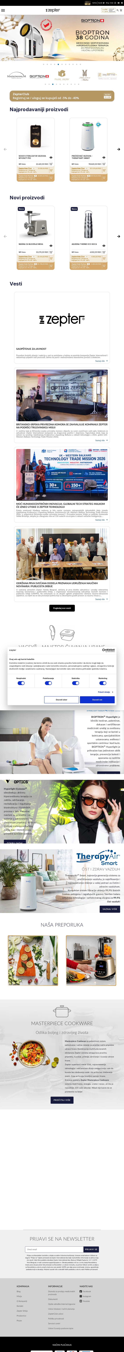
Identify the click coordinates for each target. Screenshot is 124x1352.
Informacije (55, 1286)
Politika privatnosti (56, 1319)
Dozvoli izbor (61, 700)
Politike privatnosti (91, 1269)
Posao (19, 1321)
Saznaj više (100, 361)
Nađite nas (86, 1286)
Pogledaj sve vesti (62, 608)
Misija (19, 1296)
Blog (18, 1291)
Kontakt (20, 1306)
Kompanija (23, 1286)
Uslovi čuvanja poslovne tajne (60, 1328)
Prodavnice (21, 1316)
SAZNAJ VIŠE (110, 909)
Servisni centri (54, 1324)
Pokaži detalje (104, 692)
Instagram (87, 1296)
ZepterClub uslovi (55, 1314)
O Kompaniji (22, 1301)
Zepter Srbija (22, 1311)
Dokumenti (53, 1299)
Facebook (87, 1291)
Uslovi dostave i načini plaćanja (61, 1309)
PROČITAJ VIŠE (62, 1100)
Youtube (86, 1301)
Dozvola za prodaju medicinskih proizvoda (61, 1293)
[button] (5, 39)
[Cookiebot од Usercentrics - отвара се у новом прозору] (104, 650)
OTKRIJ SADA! (15, 843)
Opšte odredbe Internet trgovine (61, 1304)
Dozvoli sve (97, 700)
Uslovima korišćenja (67, 1255)
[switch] (48, 683)
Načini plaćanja (62, 1345)
